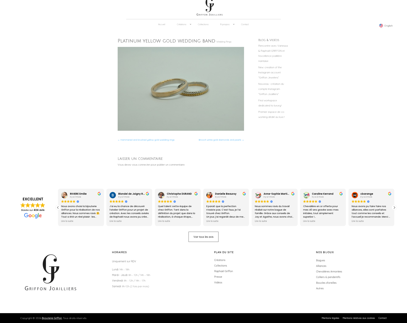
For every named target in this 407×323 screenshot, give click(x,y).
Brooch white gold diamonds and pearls (221, 139)
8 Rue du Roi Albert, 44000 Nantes (30, 305)
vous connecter (141, 164)
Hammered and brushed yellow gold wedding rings (146, 139)
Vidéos (218, 282)
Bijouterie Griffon (52, 318)
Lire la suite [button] (67, 221)
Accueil (161, 24)
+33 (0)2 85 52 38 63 (22, 300)
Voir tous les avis (203, 236)
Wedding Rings (223, 41)
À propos (224, 24)
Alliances (321, 265)
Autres (320, 288)
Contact (245, 24)
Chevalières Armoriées (329, 271)
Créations (181, 24)
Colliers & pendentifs (328, 277)
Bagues (320, 260)
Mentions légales (330, 318)
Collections (203, 24)
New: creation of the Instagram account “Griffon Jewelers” (270, 72)
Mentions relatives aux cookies (359, 318)
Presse (218, 276)
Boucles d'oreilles (326, 282)
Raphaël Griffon (223, 271)
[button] (394, 207)
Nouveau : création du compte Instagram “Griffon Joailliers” (271, 89)
